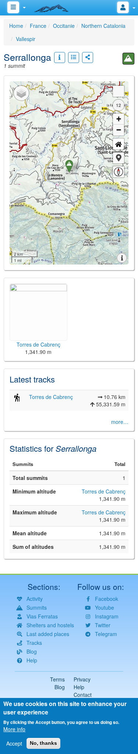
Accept (14, 743)
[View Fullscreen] (118, 91)
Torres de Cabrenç (51, 396)
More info (14, 729)
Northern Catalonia (103, 25)
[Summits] (128, 58)
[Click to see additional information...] (59, 57)
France (38, 25)
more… (119, 421)
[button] (118, 157)
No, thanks (43, 743)
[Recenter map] (118, 143)
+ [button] (118, 118)
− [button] (118, 129)
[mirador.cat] (55, 6)
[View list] (73, 57)
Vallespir (25, 38)
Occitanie (64, 25)
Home (16, 25)
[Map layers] (21, 93)
